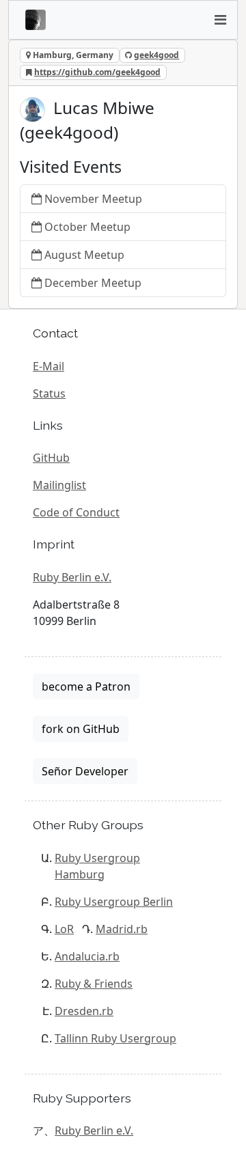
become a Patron (86, 686)
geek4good (156, 55)
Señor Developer (85, 771)
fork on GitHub (81, 728)
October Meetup (87, 226)
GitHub (51, 457)
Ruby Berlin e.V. (72, 577)
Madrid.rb (122, 928)
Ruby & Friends (94, 983)
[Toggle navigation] (220, 19)
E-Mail (48, 366)
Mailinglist (59, 484)
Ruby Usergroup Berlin (114, 901)
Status (49, 393)
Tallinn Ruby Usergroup (115, 1038)
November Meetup (93, 198)
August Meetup (84, 254)
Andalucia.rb (87, 956)
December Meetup (92, 282)
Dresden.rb (84, 1010)
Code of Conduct (76, 512)
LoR (64, 928)
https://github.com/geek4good (97, 72)
